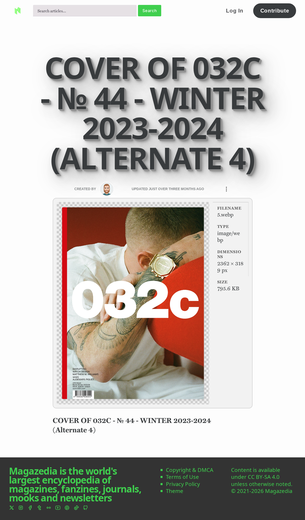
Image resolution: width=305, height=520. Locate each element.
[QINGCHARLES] (107, 189)
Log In (234, 11)
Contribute (274, 11)
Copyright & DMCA (189, 469)
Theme (174, 490)
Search (149, 10)
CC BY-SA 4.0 (264, 476)
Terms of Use (182, 476)
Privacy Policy (183, 483)
